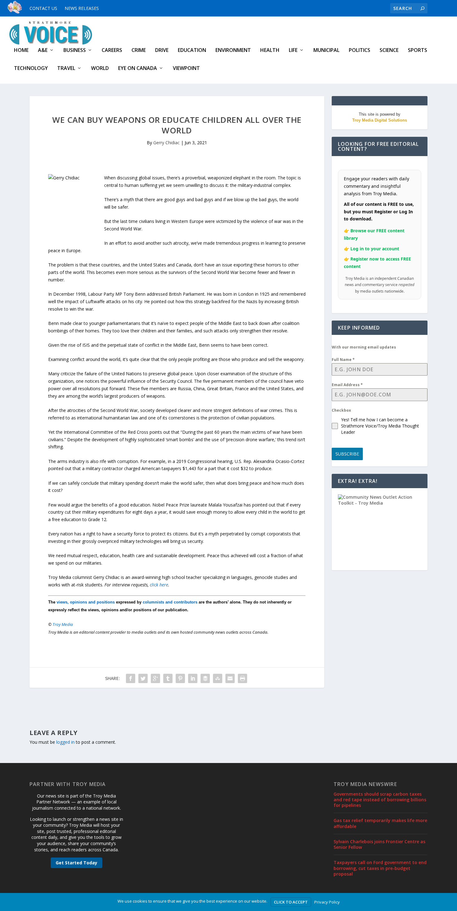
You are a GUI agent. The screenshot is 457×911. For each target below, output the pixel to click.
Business (74, 50)
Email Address (347, 384)
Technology (31, 69)
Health (269, 50)
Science (389, 50)
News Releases (82, 8)
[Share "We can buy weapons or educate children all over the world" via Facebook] (130, 678)
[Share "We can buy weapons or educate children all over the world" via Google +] (155, 678)
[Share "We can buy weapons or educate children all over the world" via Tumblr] (168, 678)
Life (293, 50)
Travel (66, 69)
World (100, 69)
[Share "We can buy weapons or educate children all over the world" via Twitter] (143, 678)
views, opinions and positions (86, 602)
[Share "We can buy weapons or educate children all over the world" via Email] (230, 678)
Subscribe (347, 454)
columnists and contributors (170, 602)
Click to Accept (291, 902)
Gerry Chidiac (166, 143)
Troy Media (63, 624)
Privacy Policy (327, 902)
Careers (112, 50)
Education (192, 50)
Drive (161, 50)
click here (159, 585)
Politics (359, 50)
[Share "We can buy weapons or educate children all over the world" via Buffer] (205, 678)
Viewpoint (186, 69)
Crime (139, 50)
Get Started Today (76, 863)
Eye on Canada (137, 69)
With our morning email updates (364, 347)
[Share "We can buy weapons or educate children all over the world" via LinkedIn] (193, 678)
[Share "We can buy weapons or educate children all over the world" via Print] (242, 678)
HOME (21, 50)
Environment (233, 50)
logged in (65, 742)
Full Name (343, 359)
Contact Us (43, 8)
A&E (43, 50)
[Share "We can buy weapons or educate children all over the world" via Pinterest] (180, 678)
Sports (417, 50)
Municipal (326, 50)
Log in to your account (374, 249)
